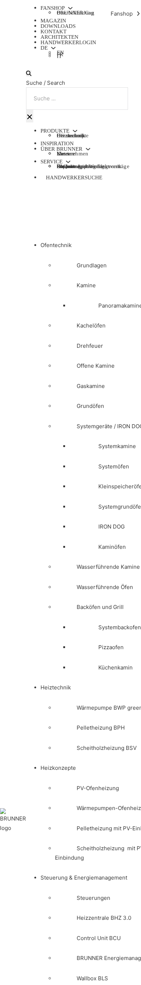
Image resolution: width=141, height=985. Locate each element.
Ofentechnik (56, 245)
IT (59, 57)
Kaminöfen (112, 546)
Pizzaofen (111, 647)
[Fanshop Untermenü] (70, 8)
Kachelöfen (91, 325)
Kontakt (53, 31)
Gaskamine (91, 386)
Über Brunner (61, 149)
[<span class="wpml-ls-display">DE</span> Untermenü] (53, 48)
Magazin (53, 21)
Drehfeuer (90, 345)
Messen (65, 153)
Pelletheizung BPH (101, 727)
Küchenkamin (115, 667)
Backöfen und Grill (100, 607)
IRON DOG (111, 526)
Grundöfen (90, 405)
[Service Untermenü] (68, 161)
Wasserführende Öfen (105, 587)
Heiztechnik (55, 687)
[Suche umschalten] (28, 73)
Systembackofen (119, 627)
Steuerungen (93, 897)
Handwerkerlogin (68, 42)
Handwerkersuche (74, 177)
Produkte (54, 131)
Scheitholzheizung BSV (107, 747)
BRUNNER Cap (75, 13)
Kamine (86, 285)
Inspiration (57, 143)
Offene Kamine (96, 365)
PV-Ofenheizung (98, 788)
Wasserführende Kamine (108, 566)
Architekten (59, 37)
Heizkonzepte (73, 135)
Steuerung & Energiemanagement (83, 877)
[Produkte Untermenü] (75, 131)
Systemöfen (113, 466)
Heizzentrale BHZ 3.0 (104, 917)
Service (51, 161)
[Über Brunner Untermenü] (88, 149)
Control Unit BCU (99, 938)
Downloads (58, 26)
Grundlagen (92, 265)
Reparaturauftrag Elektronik (89, 166)
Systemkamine (117, 446)
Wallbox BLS (92, 978)
